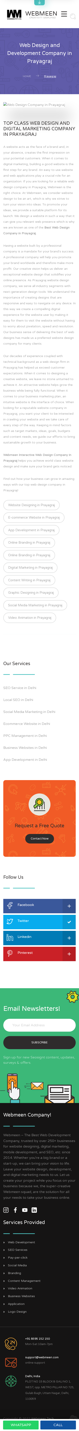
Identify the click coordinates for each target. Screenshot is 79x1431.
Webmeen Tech (42, 1418)
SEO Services (17, 1250)
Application (16, 1304)
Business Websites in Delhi (25, 748)
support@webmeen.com (42, 1357)
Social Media (17, 1265)
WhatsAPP (21, 1425)
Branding (14, 1273)
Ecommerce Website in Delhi (26, 724)
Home (27, 76)
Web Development (21, 1242)
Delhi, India (32, 1376)
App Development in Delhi (25, 759)
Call (58, 1425)
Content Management (24, 1281)
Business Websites (21, 1296)
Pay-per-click (17, 1257)
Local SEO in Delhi (18, 700)
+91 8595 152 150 (37, 1339)
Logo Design (17, 1312)
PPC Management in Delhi (25, 736)
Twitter (23, 921)
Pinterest (25, 953)
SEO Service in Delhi (19, 688)
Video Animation (20, 1288)
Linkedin (24, 937)
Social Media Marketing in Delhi (29, 712)
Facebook (26, 905)
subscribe (39, 1042)
